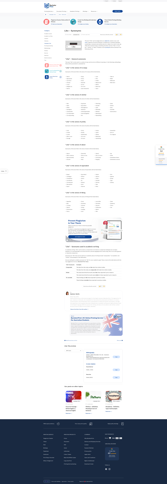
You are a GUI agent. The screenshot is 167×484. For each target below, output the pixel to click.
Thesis (45, 441)
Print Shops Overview (48, 457)
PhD (44, 444)
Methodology (47, 48)
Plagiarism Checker (48, 438)
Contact (114, 1)
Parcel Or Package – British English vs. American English (71, 408)
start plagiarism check (80, 236)
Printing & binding (48, 45)
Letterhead (66, 451)
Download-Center (88, 464)
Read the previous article (71, 340)
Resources (93, 11)
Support (120, 1)
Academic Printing (74, 11)
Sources (46, 53)
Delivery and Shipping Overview (92, 441)
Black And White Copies (70, 457)
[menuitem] (46, 481)
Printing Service (48, 434)
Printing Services (48, 11)
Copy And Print (68, 460)
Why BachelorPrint (89, 438)
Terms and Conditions (89, 457)
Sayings (46, 50)
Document (66, 441)
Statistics (46, 55)
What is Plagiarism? (48, 460)
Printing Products (69, 434)
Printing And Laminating (70, 464)
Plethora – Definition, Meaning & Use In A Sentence (92, 408)
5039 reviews (112, 455)
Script (65, 448)
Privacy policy (87, 451)
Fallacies (46, 40)
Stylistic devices (48, 57)
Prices (65, 438)
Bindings (85, 11)
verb (86, 42)
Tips (45, 60)
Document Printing (61, 11)
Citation (46, 38)
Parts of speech (116, 401)
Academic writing (48, 36)
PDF (65, 444)
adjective (107, 40)
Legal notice (87, 454)
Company (87, 434)
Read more (68, 413)
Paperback (46, 451)
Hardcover (46, 454)
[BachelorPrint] (50, 8)
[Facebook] (106, 469)
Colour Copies (67, 454)
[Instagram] (109, 469)
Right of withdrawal (89, 460)
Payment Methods (89, 448)
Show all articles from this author (78, 309)
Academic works (48, 33)
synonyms (107, 47)
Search (106, 1)
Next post (119, 340)
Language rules (47, 43)
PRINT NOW (117, 11)
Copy (116, 356)
